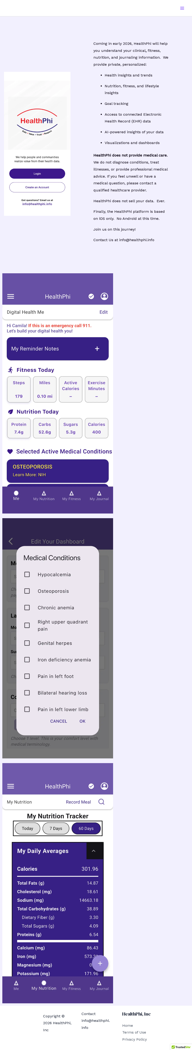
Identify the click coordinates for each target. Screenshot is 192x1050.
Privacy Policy (134, 1039)
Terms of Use (134, 1032)
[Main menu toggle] (182, 8)
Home (127, 1025)
